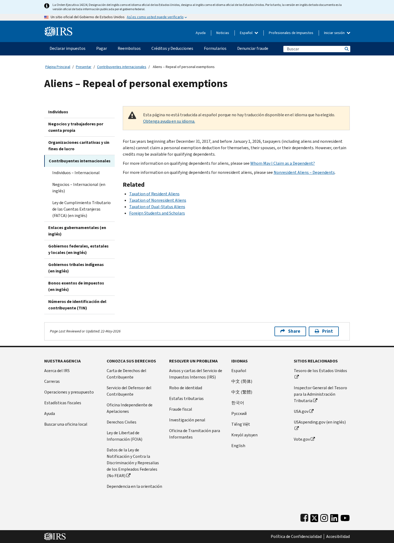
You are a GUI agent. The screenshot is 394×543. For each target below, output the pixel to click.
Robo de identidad (185, 388)
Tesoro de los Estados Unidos (320, 370)
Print (327, 331)
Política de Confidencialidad (296, 536)
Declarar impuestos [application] (68, 48)
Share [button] (294, 331)
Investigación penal (187, 420)
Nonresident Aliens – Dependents (304, 172)
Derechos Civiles (121, 422)
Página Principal (57, 66)
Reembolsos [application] (129, 48)
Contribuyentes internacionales (121, 66)
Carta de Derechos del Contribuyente (126, 374)
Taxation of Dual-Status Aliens (157, 206)
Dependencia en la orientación (134, 486)
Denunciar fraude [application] (252, 48)
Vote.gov (302, 439)
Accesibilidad (338, 536)
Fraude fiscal (180, 409)
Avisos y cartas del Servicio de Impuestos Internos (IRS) (195, 374)
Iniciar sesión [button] (334, 32)
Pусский (239, 413)
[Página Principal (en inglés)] (58, 29)
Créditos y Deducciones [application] (172, 48)
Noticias (222, 32)
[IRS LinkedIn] (334, 517)
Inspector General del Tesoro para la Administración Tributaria (320, 394)
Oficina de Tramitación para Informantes (194, 434)
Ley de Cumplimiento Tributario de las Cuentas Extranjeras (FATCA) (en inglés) (81, 209)
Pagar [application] (101, 48)
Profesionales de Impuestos (291, 32)
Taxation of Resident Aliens (154, 194)
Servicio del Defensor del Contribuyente (129, 391)
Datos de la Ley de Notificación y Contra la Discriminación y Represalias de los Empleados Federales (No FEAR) (133, 462)
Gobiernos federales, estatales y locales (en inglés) (78, 249)
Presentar (83, 66)
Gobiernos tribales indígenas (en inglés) (76, 268)
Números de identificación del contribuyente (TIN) (77, 305)
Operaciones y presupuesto (69, 392)
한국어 (237, 403)
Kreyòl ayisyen (244, 435)
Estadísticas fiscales (62, 403)
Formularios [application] (215, 48)
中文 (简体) (241, 381)
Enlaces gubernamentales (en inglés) (77, 231)
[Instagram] (324, 517)
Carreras (52, 381)
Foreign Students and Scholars (157, 213)
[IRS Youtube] (345, 517)
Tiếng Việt (240, 424)
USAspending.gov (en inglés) (320, 422)
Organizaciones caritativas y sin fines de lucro (78, 146)
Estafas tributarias (186, 398)
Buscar (346, 49)
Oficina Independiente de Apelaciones (130, 408)
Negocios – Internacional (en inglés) (78, 188)
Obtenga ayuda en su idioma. (169, 121)
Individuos (58, 112)
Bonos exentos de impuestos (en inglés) (76, 286)
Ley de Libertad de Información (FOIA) (124, 436)
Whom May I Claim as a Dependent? (282, 163)
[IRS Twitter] (314, 517)
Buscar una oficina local (65, 424)
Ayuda (201, 32)
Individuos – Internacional (76, 172)
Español (246, 32)
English (238, 445)
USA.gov (301, 411)
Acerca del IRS (57, 370)
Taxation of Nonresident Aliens (157, 200)
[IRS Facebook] (304, 517)
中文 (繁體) (241, 392)
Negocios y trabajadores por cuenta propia (75, 127)
